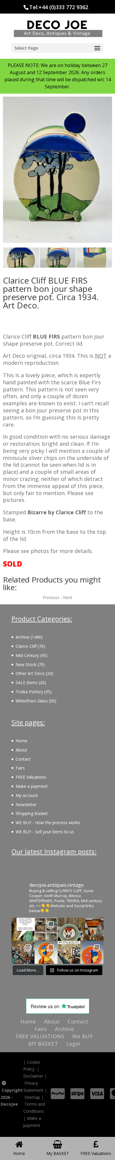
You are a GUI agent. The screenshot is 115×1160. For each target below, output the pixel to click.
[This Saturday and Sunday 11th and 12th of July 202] (69, 952)
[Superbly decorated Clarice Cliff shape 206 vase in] (92, 929)
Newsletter (26, 804)
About (21, 750)
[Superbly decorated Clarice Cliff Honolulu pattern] (69, 929)
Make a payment (32, 786)
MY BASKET (43, 1043)
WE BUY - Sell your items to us (45, 831)
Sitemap (32, 1097)
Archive (64, 1028)
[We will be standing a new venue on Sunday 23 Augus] (23, 929)
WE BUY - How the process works (48, 822)
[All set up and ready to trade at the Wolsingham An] (23, 952)
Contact (23, 759)
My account (27, 795)
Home (21, 740)
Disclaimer (33, 1076)
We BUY (82, 1036)
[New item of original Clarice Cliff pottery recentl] (92, 952)
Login (73, 1043)
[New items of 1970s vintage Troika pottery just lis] (46, 929)
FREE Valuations (31, 777)
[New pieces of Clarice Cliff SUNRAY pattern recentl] (46, 952)
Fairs (20, 768)
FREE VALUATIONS (40, 1036)
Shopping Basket (32, 813)
